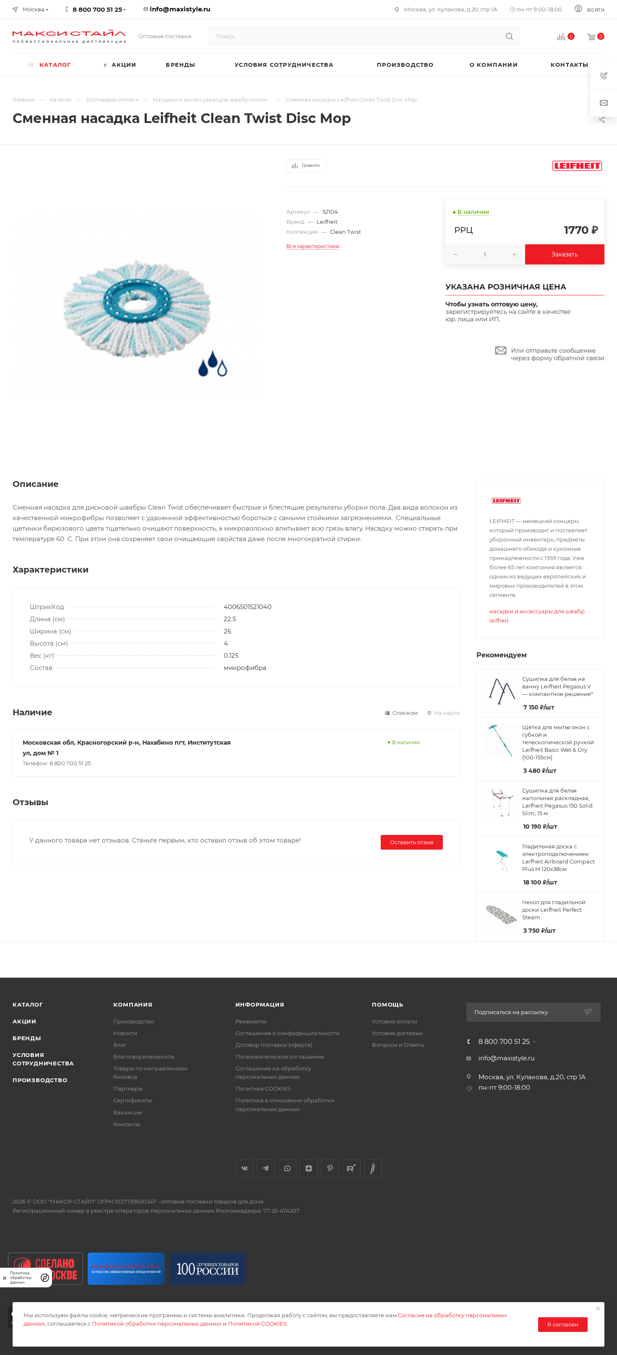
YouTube (287, 1168)
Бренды (27, 1038)
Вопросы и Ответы (398, 1044)
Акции (25, 1021)
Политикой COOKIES (257, 1323)
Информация (260, 1004)
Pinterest (330, 1168)
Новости (125, 1033)
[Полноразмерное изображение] (137, 307)
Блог (119, 1044)
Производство (40, 1080)
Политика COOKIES (262, 1088)
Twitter (373, 1168)
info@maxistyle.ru (180, 9)
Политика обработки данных (20, 1277)
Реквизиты (251, 1021)
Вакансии (127, 1112)
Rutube (351, 1168)
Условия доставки (397, 1033)
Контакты (126, 1124)
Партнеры (128, 1088)
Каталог (28, 1004)
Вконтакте (244, 1168)
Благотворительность (143, 1056)
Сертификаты (132, 1100)
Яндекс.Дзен (309, 1168)
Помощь (387, 1004)
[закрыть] (4, 1277)
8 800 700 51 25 (504, 1041)
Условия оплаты (394, 1021)
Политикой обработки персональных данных (157, 1323)
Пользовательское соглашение (279, 1056)
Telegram (266, 1168)
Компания (132, 1004)
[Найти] (509, 36)
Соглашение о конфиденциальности (287, 1033)
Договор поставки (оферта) (273, 1044)
